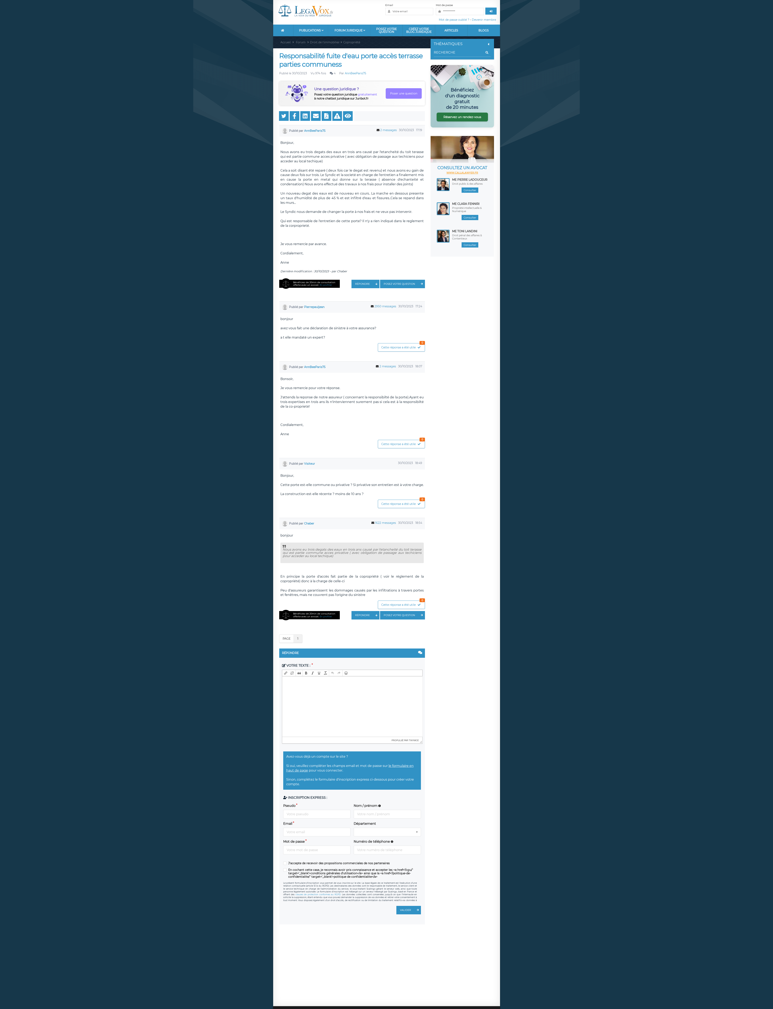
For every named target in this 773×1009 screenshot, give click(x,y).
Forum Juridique (349, 30)
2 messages (388, 130)
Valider (405, 910)
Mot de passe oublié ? (454, 20)
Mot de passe (444, 5)
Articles (451, 30)
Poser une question (403, 93)
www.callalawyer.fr (462, 172)
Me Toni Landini (464, 231)
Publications (310, 30)
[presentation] (285, 673)
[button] (286, 673)
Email (389, 5)
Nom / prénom (366, 806)
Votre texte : (298, 665)
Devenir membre (484, 20)
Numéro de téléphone (372, 841)
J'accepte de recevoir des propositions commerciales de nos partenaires (339, 863)
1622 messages (385, 523)
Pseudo (289, 806)
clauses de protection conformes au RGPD (318, 894)
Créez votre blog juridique (419, 30)
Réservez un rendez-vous (462, 117)
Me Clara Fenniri (466, 204)
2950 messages (385, 306)
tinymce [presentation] (414, 740)
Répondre (362, 283)
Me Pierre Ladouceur (469, 179)
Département (365, 824)
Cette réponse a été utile (402, 346)
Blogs (483, 30)
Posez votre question (386, 30)
